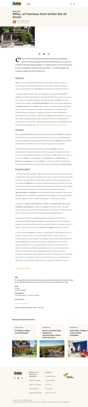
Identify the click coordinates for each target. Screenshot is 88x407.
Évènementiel (33, 389)
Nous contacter (50, 393)
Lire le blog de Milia (22, 269)
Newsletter (49, 389)
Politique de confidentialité (49, 402)
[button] (69, 319)
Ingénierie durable (35, 393)
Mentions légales (64, 402)
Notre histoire (50, 380)
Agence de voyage (35, 384)
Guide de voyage (34, 380)
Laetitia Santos (25, 21)
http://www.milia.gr (21, 303)
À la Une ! (48, 384)
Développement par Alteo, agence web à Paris (27, 402)
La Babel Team (50, 376)
